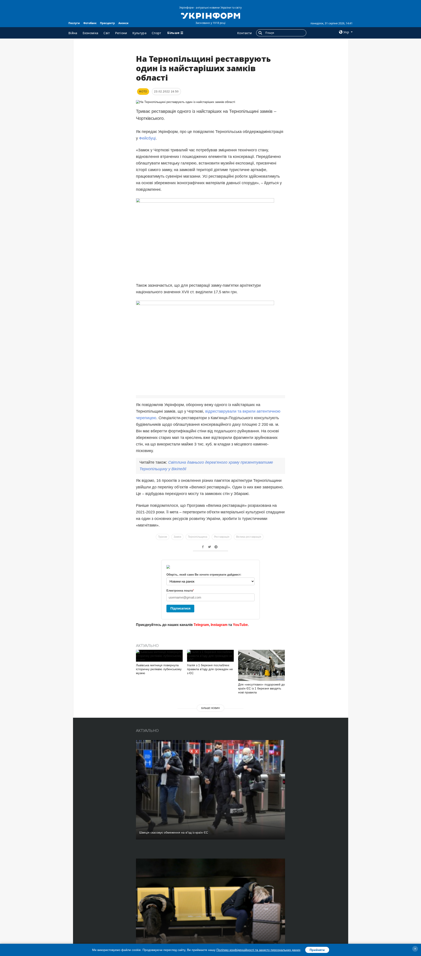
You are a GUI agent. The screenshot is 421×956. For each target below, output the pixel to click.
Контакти (244, 33)
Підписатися (180, 608)
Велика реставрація (248, 536)
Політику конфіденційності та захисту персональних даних (258, 950)
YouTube (240, 625)
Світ (106, 33)
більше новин (210, 708)
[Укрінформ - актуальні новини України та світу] (210, 15)
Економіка (90, 33)
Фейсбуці (147, 138)
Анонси (123, 23)
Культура (139, 33)
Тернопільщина (197, 536)
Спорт (156, 33)
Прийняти (317, 950)
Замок (177, 536)
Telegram (201, 625)
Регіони (121, 33)
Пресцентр (107, 23)
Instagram (219, 625)
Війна (72, 33)
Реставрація (221, 536)
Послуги (74, 23)
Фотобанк (89, 23)
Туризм (162, 536)
